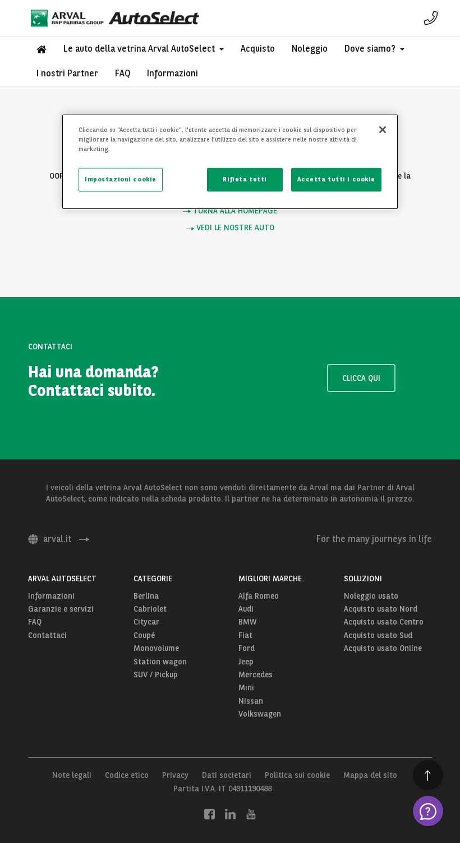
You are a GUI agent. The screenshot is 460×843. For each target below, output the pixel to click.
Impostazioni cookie (121, 179)
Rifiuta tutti (244, 179)
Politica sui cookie (297, 775)
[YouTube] (251, 813)
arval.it (57, 539)
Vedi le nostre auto (234, 228)
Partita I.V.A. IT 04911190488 (222, 788)
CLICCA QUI (361, 377)
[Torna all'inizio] (428, 775)
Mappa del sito (370, 775)
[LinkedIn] (230, 813)
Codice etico (127, 775)
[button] (143, 49)
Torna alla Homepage (234, 211)
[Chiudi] (382, 129)
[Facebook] (209, 813)
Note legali (71, 775)
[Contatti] (431, 18)
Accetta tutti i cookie (336, 179)
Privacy (175, 775)
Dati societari (226, 775)
